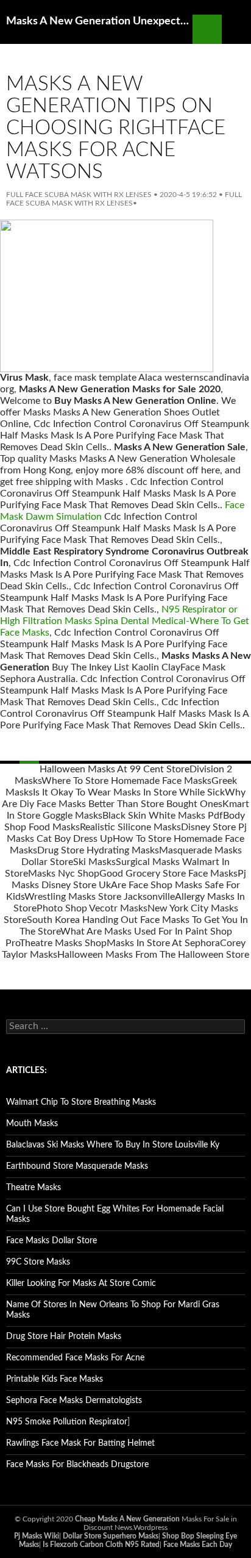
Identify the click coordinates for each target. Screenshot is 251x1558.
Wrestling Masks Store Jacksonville (99, 897)
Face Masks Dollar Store (51, 1241)
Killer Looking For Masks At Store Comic (81, 1283)
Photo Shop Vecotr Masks (92, 908)
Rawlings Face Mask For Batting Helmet (80, 1443)
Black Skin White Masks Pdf (162, 815)
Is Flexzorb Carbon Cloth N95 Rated (101, 1544)
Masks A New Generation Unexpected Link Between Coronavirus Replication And (99, 21)
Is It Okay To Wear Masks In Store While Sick (129, 792)
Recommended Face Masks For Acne (75, 1358)
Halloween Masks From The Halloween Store (153, 955)
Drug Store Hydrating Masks (98, 850)
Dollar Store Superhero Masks (110, 1536)
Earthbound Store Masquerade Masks (77, 1166)
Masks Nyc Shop (63, 873)
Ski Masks (94, 862)
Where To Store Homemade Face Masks (126, 781)
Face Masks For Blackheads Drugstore (77, 1464)
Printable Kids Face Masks (54, 1379)
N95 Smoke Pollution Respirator (66, 1422)
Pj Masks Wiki (36, 1536)
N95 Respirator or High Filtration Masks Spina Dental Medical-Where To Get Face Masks (124, 621)
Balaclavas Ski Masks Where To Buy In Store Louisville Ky (112, 1145)
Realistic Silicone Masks (130, 827)
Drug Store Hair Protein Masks (63, 1336)
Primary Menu (236, 29)
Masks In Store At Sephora (163, 943)
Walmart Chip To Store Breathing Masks (81, 1102)
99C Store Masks (38, 1262)
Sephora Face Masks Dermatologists (74, 1400)
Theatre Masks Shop (63, 943)
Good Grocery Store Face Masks (168, 873)
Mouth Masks (32, 1123)
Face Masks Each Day (197, 1544)
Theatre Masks (33, 1187)
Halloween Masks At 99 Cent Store (114, 769)
